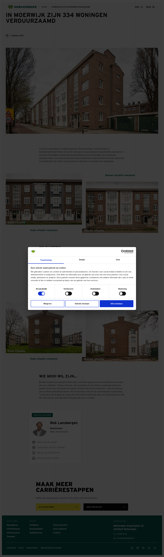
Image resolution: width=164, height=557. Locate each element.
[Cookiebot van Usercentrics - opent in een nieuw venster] (122, 251)
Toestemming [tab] (46, 260)
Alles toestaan (116, 304)
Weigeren (47, 304)
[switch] (68, 293)
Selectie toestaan (82, 304)
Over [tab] (118, 260)
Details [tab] (82, 260)
